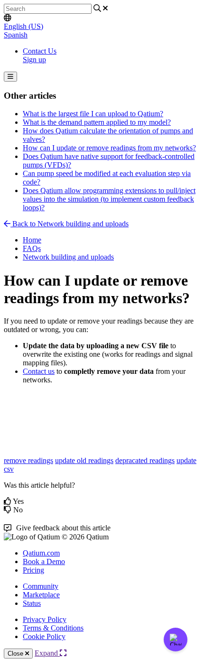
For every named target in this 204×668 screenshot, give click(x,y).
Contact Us (39, 51)
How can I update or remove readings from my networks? (109, 148)
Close (16, 653)
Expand (47, 653)
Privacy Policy (44, 619)
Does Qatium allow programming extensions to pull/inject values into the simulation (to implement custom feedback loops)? (109, 199)
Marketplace (41, 595)
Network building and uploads (68, 257)
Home (32, 240)
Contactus (39, 371)
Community (40, 586)
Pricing (33, 570)
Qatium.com (41, 553)
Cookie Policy (44, 636)
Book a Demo (44, 561)
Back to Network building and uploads (69, 224)
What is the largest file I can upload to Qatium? (93, 114)
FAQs (32, 248)
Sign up (34, 60)
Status (32, 603)
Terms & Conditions (53, 628)
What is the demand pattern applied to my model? (97, 122)
